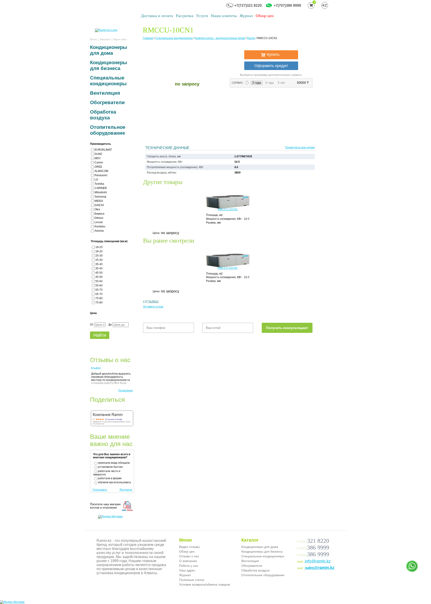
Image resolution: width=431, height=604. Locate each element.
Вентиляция (105, 93)
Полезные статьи (191, 580)
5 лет (281, 82)
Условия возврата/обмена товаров (204, 584)
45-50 (99, 272)
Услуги (202, 15)
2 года (257, 82)
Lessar (99, 222)
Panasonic (101, 175)
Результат (126, 489)
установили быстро (110, 466)
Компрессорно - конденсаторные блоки (220, 38)
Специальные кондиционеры (174, 38)
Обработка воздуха (103, 115)
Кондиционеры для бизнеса (108, 65)
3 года (269, 82)
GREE (98, 166)
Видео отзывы (189, 547)
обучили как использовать (114, 482)
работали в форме (110, 478)
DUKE (98, 154)
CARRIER (101, 188)
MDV (98, 158)
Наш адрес (187, 570)
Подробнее (125, 390)
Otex (97, 209)
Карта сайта (120, 39)
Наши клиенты (224, 15)
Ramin (251, 38)
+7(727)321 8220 (248, 5)
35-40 (99, 264)
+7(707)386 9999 (287, 5)
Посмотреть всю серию (300, 147)
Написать (105, 39)
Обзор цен (265, 15)
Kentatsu (100, 226)
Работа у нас (188, 565)
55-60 (99, 281)
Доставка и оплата (157, 15)
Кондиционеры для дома (108, 50)
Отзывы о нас (189, 556)
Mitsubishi (101, 192)
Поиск (93, 39)
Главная (148, 38)
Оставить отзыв (153, 306)
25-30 (99, 255)
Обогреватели (107, 102)
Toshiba (99, 183)
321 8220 (318, 541)
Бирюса (99, 213)
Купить (272, 54)
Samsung (100, 196)
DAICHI (99, 205)
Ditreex (99, 218)
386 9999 (318, 547)
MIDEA (99, 200)
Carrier (99, 162)
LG (96, 179)
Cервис (238, 82)
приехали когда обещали (114, 462)
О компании (188, 561)
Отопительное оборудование (107, 130)
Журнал (246, 15)
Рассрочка (184, 15)
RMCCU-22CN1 (228, 209)
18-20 (99, 247)
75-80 (99, 298)
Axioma (99, 230)
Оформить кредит (271, 66)
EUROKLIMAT (103, 149)
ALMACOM (101, 171)
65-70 (99, 289)
